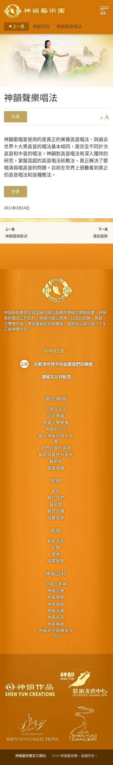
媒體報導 (56, 517)
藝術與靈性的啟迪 (56, 454)
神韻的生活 (56, 428)
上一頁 (18, 26)
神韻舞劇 (56, 623)
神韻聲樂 (56, 597)
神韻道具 (56, 617)
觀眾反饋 (56, 510)
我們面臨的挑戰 (56, 447)
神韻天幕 (56, 610)
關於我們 (56, 497)
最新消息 (56, 540)
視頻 (56, 480)
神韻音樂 (56, 590)
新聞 (56, 530)
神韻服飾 (56, 603)
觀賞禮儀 (56, 468)
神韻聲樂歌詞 (16, 235)
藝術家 (56, 461)
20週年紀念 (56, 409)
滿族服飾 (100, 235)
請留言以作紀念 (56, 377)
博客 (56, 554)
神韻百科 (41, 26)
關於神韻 (55, 398)
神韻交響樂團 (56, 422)
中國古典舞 (56, 583)
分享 (15, 116)
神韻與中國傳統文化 (56, 632)
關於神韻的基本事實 (56, 438)
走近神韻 (56, 415)
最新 (56, 491)
